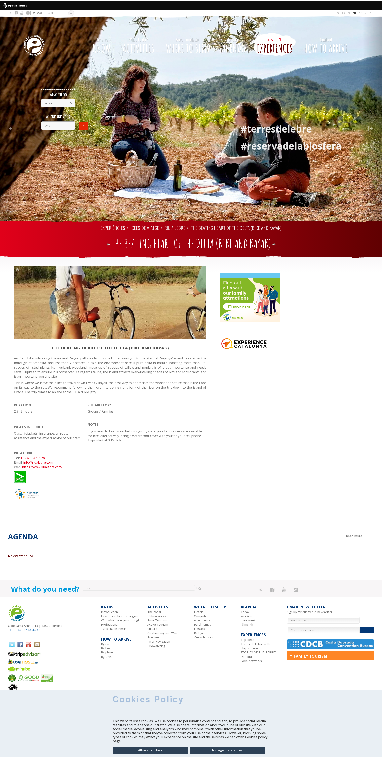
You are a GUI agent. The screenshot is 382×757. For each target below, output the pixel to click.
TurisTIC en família (113, 629)
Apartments (202, 620)
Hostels (199, 629)
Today (245, 612)
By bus (105, 648)
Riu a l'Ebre (174, 227)
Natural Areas (156, 616)
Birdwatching (156, 646)
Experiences (275, 45)
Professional (109, 624)
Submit (83, 126)
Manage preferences (227, 750)
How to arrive (326, 45)
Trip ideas (247, 640)
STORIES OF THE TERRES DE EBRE (259, 654)
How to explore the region (119, 616)
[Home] (44, 39)
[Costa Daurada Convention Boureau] (330, 644)
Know (102, 45)
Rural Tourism (157, 620)
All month (247, 624)
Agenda (233, 45)
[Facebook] (16, 13)
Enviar (367, 630)
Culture (152, 629)
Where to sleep (188, 45)
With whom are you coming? (120, 620)
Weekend (247, 616)
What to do (58, 94)
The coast (154, 612)
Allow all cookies (150, 750)
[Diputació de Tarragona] (191, 5)
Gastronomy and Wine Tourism (162, 635)
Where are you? (58, 117)
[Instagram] (27, 13)
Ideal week (248, 620)
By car (105, 644)
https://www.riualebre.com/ (42, 467)
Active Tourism (157, 624)
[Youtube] (21, 13)
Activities (138, 45)
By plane (107, 652)
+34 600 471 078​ (33, 458)
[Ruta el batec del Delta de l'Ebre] (110, 302)
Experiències (112, 227)
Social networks (251, 661)
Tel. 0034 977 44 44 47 (24, 630)
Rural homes (202, 624)
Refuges (200, 633)
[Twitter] (10, 13)
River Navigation (158, 641)
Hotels (198, 612)
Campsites (201, 616)
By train (106, 657)
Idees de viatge (144, 227)
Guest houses (203, 637)
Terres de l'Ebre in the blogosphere (256, 646)
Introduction (109, 612)
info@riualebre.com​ (38, 462)
